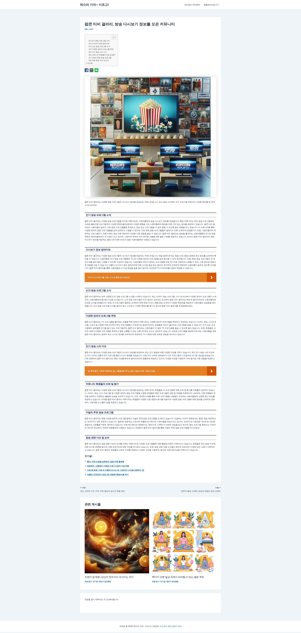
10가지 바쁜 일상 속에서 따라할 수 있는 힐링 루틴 (178, 577)
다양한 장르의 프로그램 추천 (102, 49)
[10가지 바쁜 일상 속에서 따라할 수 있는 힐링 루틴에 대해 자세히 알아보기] (184, 541)
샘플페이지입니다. (211, 5)
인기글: (90, 63)
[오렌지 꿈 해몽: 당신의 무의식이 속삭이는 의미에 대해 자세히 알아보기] (117, 541)
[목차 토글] (112, 37)
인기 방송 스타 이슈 (99, 52)
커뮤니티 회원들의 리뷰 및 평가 (103, 55)
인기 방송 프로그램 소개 (100, 41)
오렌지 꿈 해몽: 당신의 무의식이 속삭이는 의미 (109, 577)
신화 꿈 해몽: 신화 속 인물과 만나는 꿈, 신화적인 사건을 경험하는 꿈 (115, 470)
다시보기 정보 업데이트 (100, 44)
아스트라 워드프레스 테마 (171, 626)
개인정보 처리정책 (192, 5)
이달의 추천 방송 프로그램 (101, 58)
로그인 (106, 599)
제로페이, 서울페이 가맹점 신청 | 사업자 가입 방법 (108, 466)
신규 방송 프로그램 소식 (101, 46)
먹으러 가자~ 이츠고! (94, 4)
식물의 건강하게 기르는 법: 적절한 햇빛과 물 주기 (108, 474)
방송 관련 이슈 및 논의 (100, 60)
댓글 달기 (88, 581)
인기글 (95, 581)
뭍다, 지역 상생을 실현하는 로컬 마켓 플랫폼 (105, 461)
